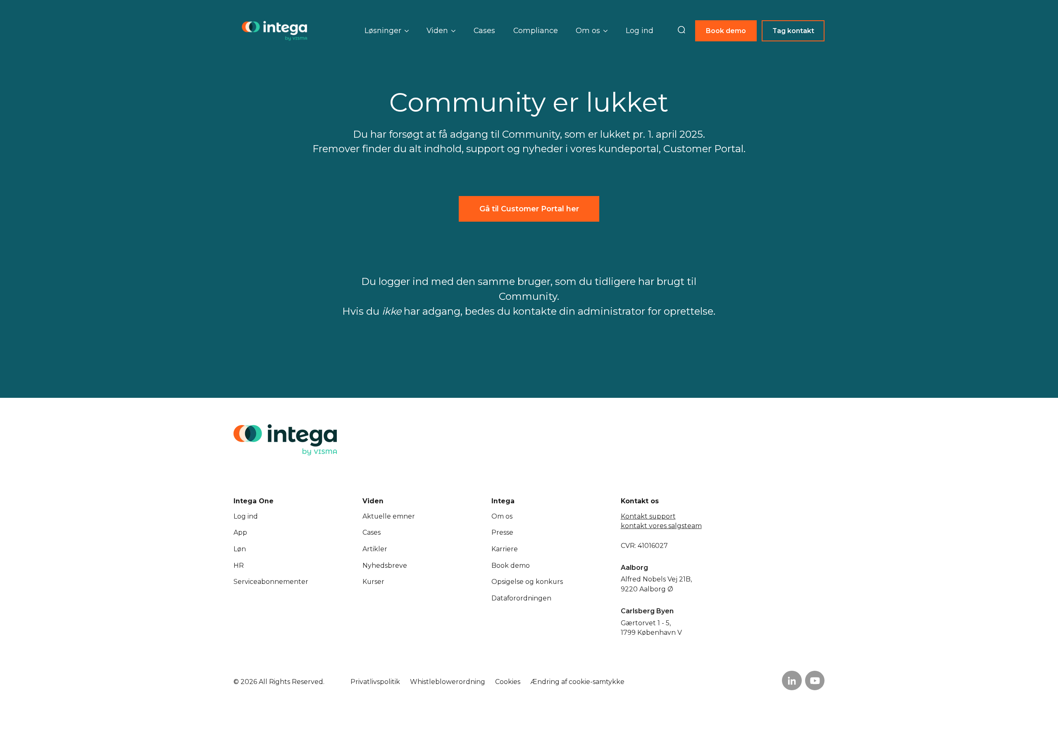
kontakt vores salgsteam (661, 526)
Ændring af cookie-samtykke (577, 682)
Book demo (726, 31)
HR (239, 565)
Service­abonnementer (271, 582)
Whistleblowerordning (447, 682)
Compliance (535, 30)
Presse (502, 532)
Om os (501, 516)
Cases (484, 30)
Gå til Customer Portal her (529, 208)
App (240, 532)
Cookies (507, 682)
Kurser (373, 582)
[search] (681, 30)
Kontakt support (648, 516)
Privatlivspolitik (375, 682)
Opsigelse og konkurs (527, 582)
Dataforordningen (521, 598)
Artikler (374, 549)
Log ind (639, 30)
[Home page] (275, 30)
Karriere (504, 549)
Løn (240, 549)
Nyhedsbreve (384, 565)
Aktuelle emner (388, 516)
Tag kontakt (793, 31)
